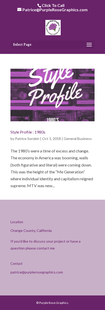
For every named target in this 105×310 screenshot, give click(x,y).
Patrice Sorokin (27, 138)
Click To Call (53, 5)
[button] (89, 45)
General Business (78, 138)
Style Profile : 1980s (27, 131)
